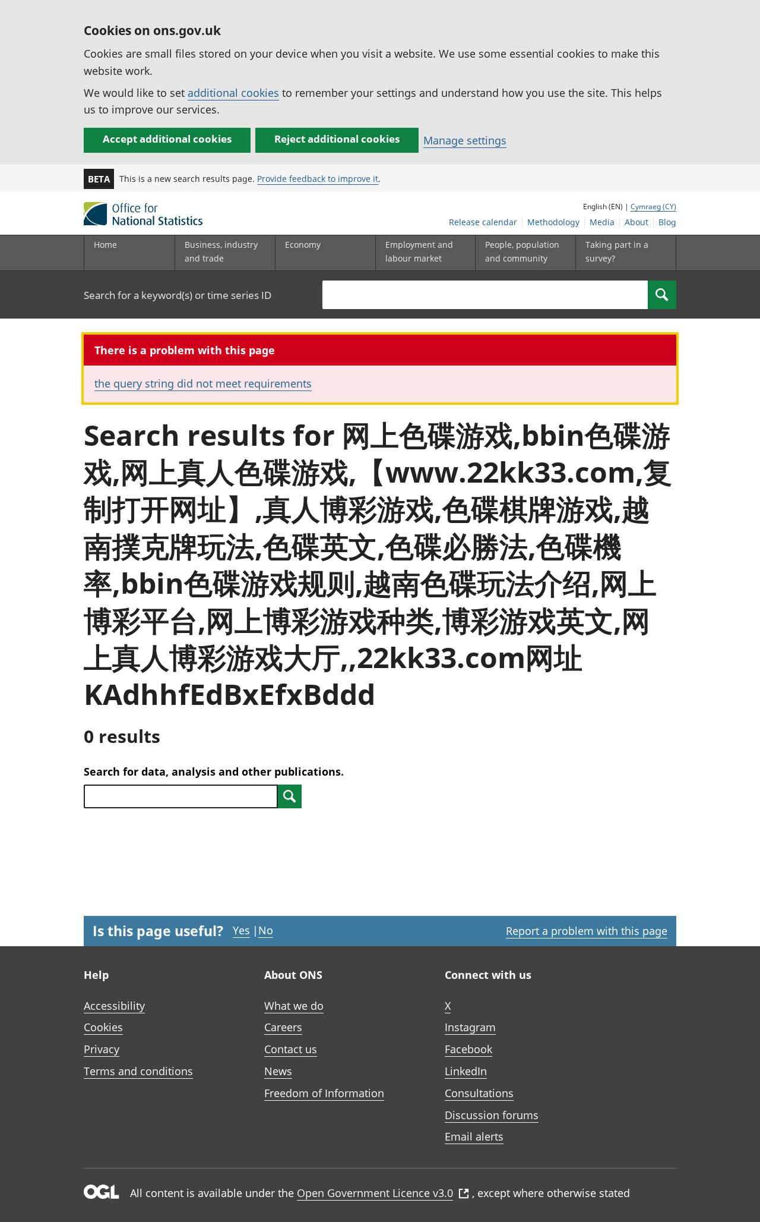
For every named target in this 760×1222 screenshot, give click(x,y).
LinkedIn (466, 1071)
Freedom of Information (324, 1093)
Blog (667, 222)
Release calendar (483, 222)
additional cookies (233, 93)
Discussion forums (492, 1115)
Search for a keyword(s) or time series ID (177, 295)
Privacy (101, 1049)
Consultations (479, 1093)
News (278, 1071)
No (265, 930)
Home (105, 244)
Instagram (470, 1027)
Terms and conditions (138, 1071)
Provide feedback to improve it (317, 178)
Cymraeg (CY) (653, 206)
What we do (294, 1006)
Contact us (290, 1049)
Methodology (553, 222)
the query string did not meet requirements (203, 383)
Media (602, 222)
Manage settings (464, 140)
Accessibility (114, 1006)
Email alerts (474, 1136)
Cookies (103, 1027)
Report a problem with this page (586, 931)
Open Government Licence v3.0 (375, 1193)
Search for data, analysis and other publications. (214, 771)
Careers (283, 1027)
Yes (241, 930)
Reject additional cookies (337, 139)
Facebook (468, 1049)
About (636, 222)
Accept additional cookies (167, 139)
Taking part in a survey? (616, 251)
